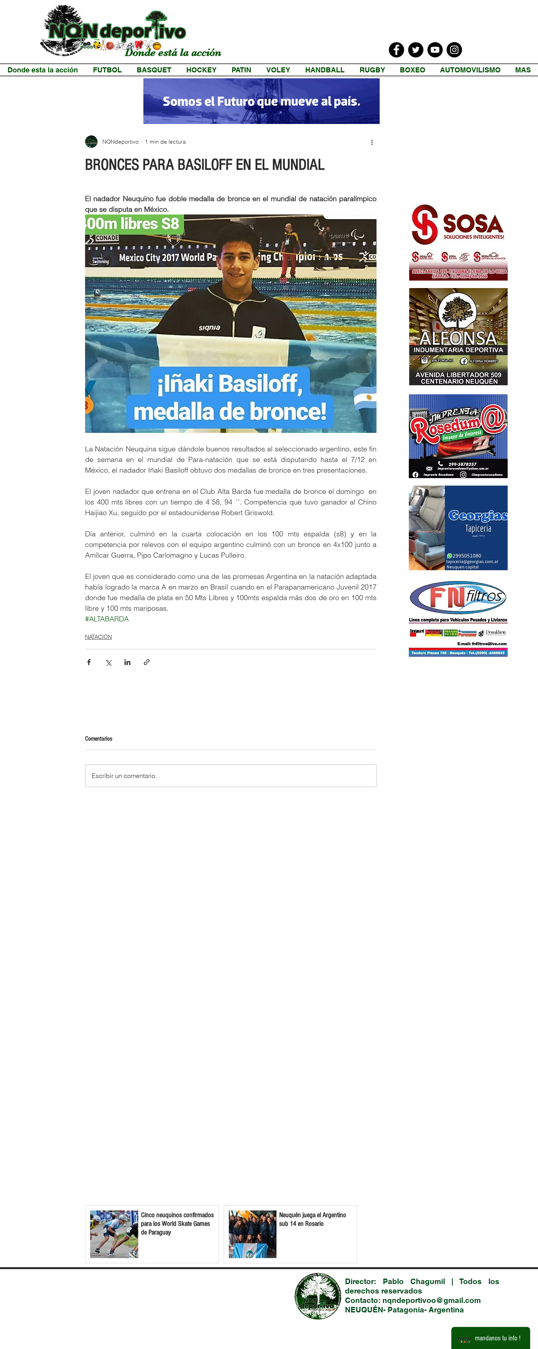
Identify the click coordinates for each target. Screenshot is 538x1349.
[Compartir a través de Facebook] (89, 662)
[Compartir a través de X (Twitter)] (108, 662)
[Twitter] (415, 49)
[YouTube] (435, 49)
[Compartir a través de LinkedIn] (127, 662)
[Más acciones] (372, 141)
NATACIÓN (98, 636)
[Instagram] (454, 49)
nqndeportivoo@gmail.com (431, 1300)
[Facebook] (396, 49)
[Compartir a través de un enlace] (146, 662)
